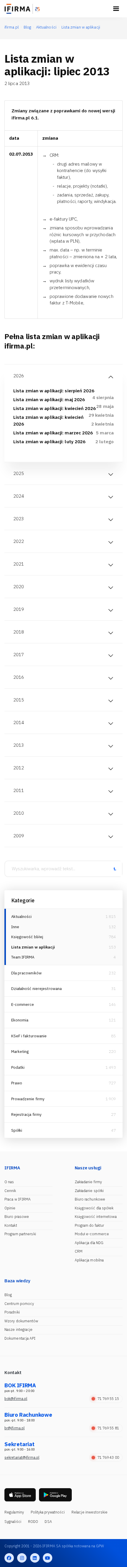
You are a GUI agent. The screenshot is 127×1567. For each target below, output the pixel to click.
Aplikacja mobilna (89, 1260)
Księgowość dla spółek (94, 1208)
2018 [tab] (18, 632)
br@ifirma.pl (14, 1428)
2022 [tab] (18, 541)
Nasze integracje (18, 1329)
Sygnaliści (12, 1521)
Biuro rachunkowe (90, 1199)
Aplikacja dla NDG (89, 1243)
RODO (33, 1521)
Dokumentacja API (20, 1338)
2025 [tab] (18, 473)
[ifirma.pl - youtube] (47, 1558)
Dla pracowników (26, 973)
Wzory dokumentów (21, 1321)
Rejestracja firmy (26, 1114)
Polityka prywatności (48, 1512)
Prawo (16, 1083)
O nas (9, 1182)
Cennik (10, 1190)
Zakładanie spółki (89, 1190)
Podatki (18, 1067)
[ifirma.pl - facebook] (9, 1558)
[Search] (114, 869)
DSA (48, 1521)
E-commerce (22, 1004)
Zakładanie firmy (88, 1182)
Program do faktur (89, 1225)
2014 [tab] (18, 722)
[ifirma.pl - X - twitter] (22, 1558)
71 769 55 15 (108, 1398)
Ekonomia (20, 1020)
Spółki (16, 1130)
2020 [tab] (18, 586)
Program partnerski (20, 1234)
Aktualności (21, 916)
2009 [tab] (18, 835)
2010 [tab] (18, 813)
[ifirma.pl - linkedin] (35, 1558)
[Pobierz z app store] (20, 1494)
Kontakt (10, 1225)
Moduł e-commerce (92, 1234)
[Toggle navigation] (116, 8)
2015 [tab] (18, 700)
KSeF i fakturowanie (29, 1035)
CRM (78, 1251)
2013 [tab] (18, 745)
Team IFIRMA (23, 957)
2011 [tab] (18, 790)
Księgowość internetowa (96, 1216)
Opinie (10, 1208)
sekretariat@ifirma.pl (21, 1457)
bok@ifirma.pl (15, 1398)
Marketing (20, 1051)
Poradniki (12, 1312)
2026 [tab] (18, 376)
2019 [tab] (18, 609)
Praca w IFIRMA (17, 1199)
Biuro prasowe (16, 1216)
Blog (8, 1295)
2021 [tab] (18, 564)
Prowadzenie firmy (28, 1098)
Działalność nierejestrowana (36, 988)
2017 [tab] (18, 654)
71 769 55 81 (108, 1428)
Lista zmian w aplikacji (33, 947)
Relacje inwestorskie (89, 1512)
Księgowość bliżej (27, 936)
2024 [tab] (18, 496)
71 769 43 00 (108, 1457)
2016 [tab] (18, 677)
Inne (15, 926)
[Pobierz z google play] (55, 1494)
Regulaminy (14, 1512)
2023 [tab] (18, 518)
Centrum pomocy (19, 1303)
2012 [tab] (18, 768)
